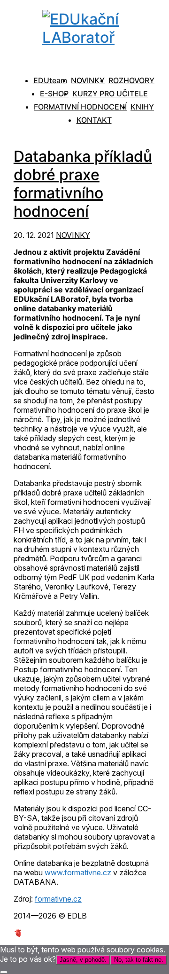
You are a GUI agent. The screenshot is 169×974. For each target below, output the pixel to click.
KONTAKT (94, 120)
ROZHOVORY (131, 80)
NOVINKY (88, 80)
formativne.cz (58, 898)
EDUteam (50, 80)
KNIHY (142, 106)
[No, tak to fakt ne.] (4, 972)
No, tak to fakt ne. (138, 959)
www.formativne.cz (78, 872)
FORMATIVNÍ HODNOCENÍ (80, 106)
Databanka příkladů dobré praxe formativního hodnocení (83, 183)
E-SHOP (54, 93)
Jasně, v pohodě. (83, 959)
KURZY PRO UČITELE (110, 93)
